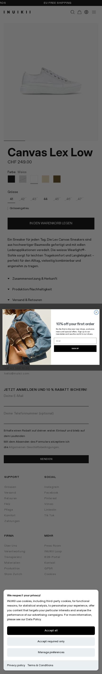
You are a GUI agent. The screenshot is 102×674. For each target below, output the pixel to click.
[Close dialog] (96, 312)
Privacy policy (16, 665)
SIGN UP (75, 349)
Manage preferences (51, 652)
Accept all (51, 630)
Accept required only (51, 641)
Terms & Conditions (40, 665)
